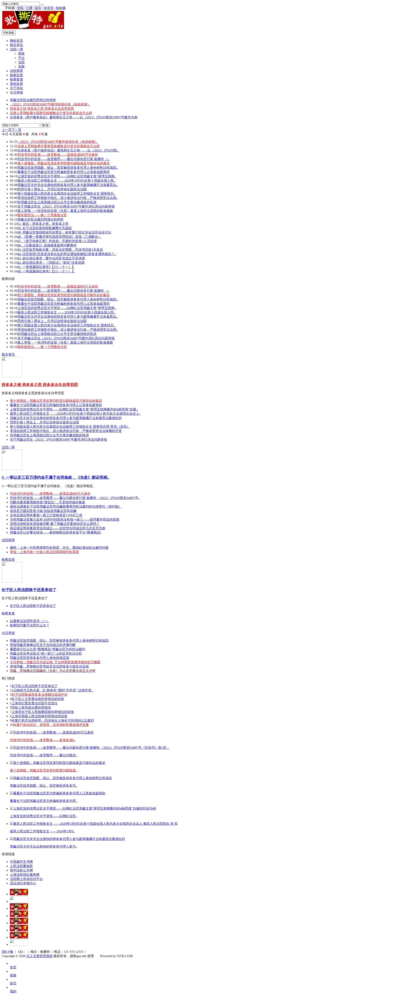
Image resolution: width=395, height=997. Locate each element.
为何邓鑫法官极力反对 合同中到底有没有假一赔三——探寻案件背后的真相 (64, 519)
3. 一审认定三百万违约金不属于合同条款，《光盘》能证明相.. (55, 477)
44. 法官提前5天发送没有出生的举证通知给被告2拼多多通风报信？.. (66, 254)
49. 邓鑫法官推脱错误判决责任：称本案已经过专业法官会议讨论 (64, 232)
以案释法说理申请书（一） (29, 621)
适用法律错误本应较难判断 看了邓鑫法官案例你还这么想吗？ (55, 524)
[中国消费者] (19, 908)
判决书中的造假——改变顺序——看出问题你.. (43, 755)
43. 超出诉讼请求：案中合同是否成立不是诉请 (51, 258)
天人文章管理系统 (39, 956)
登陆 (20, 8)
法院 (21, 62)
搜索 (13, 975)
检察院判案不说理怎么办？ (29, 625)
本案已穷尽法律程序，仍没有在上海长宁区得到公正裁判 (53, 720)
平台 (21, 58)
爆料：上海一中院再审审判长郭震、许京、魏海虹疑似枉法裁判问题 (59, 547)
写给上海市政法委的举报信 (31, 707)
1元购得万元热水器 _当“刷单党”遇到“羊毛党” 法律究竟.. (52, 690)
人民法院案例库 (21, 866)
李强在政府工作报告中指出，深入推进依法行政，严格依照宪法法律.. (67, 198)
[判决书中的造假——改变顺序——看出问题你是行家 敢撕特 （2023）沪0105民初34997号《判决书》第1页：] (90, 747)
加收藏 (61, 8)
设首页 (48, 8)
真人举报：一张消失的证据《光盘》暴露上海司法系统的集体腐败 (65, 211)
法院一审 (16, 49)
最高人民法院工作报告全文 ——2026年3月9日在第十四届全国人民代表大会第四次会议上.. (75, 413)
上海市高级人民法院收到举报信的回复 (39, 716)
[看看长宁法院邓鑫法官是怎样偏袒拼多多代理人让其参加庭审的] (57, 793)
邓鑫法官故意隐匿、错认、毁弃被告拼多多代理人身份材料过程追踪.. (67, 167)
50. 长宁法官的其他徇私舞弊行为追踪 (44, 228)
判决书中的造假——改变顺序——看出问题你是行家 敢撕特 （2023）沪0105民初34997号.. (75, 498)
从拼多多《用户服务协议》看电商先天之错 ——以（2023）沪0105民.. (68, 150)
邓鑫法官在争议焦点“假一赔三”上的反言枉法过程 (46, 653)
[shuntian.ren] (19, 930)
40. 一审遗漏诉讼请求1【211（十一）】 (46, 271)
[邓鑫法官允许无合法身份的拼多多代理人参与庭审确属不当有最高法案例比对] (67, 839)
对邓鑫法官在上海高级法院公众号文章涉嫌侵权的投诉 (56, 202)
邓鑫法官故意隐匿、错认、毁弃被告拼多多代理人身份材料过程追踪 (59, 640)
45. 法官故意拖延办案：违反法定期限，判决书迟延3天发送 (60, 249)
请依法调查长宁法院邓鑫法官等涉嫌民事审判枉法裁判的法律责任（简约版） (66, 506)
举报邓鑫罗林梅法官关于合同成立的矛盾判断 (43, 645)
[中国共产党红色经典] (19, 915)
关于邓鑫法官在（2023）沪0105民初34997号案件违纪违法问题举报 (66, 206)
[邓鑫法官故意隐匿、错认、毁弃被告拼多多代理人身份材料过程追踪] (61, 778)
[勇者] (19, 937)
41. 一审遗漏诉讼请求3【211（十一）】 (46, 267)
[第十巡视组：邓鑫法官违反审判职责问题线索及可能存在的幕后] (57, 763)
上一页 (7, 130)
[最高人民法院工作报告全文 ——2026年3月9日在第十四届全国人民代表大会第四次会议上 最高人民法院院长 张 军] (94, 823)
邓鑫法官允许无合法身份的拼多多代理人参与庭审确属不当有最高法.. (67, 185)
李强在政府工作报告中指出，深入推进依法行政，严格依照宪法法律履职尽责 (66, 431)
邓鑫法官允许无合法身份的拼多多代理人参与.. (43, 846)
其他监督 (16, 83)
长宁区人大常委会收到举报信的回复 (38, 699)
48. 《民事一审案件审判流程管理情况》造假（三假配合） (59, 236)
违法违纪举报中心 (23, 883)
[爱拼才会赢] (19, 894)
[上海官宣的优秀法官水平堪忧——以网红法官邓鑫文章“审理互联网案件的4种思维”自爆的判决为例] (83, 808)
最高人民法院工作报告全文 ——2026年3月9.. (42, 831)
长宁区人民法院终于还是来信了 (29, 590)
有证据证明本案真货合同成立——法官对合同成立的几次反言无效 (57, 528)
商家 (21, 53)
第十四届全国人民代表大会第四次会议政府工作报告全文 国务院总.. (66, 193)
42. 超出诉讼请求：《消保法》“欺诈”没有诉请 (51, 262)
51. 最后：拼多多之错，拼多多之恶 (43, 223)
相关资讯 (16, 45)
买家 (21, 66)
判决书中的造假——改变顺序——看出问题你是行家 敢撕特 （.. (63, 159)
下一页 (16, 130)
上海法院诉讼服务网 (25, 874)
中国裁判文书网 (21, 861)
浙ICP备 (7, 951)
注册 (29, 8)
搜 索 (45, 125)
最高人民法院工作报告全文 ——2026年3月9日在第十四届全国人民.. (66, 180)
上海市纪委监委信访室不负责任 (35, 703)
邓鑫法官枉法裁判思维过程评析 (33, 100)
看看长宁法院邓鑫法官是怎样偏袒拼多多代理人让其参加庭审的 (63, 172)
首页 (13, 967)
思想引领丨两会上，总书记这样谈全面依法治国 (52, 189)
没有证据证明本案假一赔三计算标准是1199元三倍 (46, 515)
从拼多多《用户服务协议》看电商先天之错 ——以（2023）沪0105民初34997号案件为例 (73, 117)
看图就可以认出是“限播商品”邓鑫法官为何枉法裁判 (47, 649)
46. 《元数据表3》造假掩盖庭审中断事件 (47, 245)
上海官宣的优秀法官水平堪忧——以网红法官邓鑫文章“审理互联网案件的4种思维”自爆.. (74, 409)
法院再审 (16, 71)
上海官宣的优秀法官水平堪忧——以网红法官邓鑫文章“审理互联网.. (66, 176)
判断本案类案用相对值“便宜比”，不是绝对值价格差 (47, 502)
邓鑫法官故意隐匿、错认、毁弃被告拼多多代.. (43, 785)
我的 (13, 991)
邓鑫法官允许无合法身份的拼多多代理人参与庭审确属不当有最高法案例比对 (66, 418)
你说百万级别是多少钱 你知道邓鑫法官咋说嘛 (43, 511)
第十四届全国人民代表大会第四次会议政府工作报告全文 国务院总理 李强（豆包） (70, 426)
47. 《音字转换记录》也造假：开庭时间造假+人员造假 (57, 241)
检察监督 (16, 75)
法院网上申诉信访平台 (26, 879)
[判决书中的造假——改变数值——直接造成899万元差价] (52, 732)
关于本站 (16, 88)
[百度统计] (19, 944)
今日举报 (16, 92)
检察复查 (16, 79)
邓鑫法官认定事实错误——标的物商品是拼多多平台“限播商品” (56, 532)
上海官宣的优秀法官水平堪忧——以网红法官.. (43, 816)
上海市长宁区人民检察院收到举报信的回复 (43, 712)
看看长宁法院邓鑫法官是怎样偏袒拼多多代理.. (43, 801)
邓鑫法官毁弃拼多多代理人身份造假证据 (39, 658)
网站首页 (16, 40)
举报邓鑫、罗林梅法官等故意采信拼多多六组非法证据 (49, 666)
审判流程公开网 (21, 870)
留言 (38, 8)
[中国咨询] (19, 901)
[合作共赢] (19, 923)
